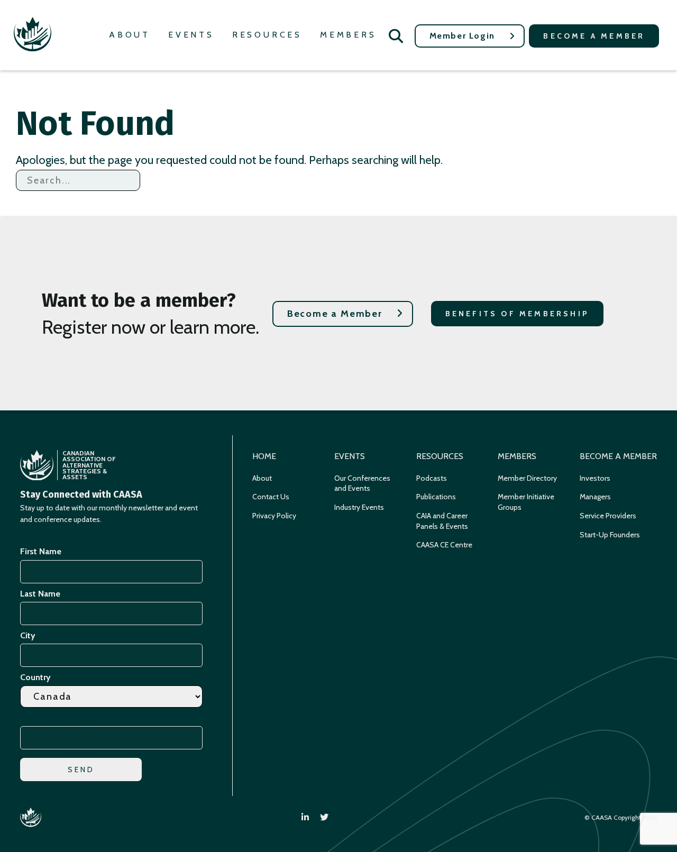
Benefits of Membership (517, 313)
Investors (595, 478)
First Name (40, 551)
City (27, 635)
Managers (595, 496)
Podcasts (431, 478)
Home (264, 456)
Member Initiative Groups (526, 502)
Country (35, 677)
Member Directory (527, 478)
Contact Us (270, 496)
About (129, 35)
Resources (267, 35)
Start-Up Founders (610, 534)
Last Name (40, 594)
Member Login (462, 36)
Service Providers (608, 515)
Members (348, 35)
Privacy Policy (274, 515)
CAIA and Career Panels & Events (442, 521)
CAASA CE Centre (444, 544)
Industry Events (359, 507)
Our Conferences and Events (362, 483)
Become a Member (594, 36)
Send (81, 769)
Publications (436, 496)
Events (191, 35)
